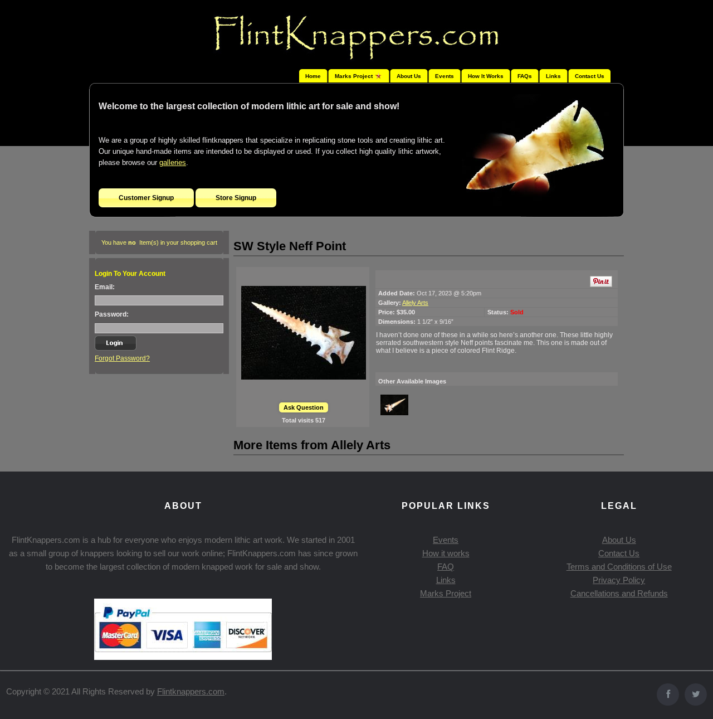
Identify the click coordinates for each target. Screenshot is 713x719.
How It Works (486, 76)
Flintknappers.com (190, 691)
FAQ (445, 566)
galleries (172, 162)
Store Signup (236, 198)
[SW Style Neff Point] (303, 332)
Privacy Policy (619, 580)
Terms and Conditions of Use (619, 566)
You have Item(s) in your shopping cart (159, 242)
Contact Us (589, 76)
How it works (446, 553)
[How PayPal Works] (183, 657)
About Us (409, 76)
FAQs (524, 76)
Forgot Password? (122, 358)
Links (553, 76)
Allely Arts (415, 302)
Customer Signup (146, 198)
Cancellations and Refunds (619, 593)
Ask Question (304, 407)
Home (313, 76)
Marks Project (445, 593)
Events (444, 76)
